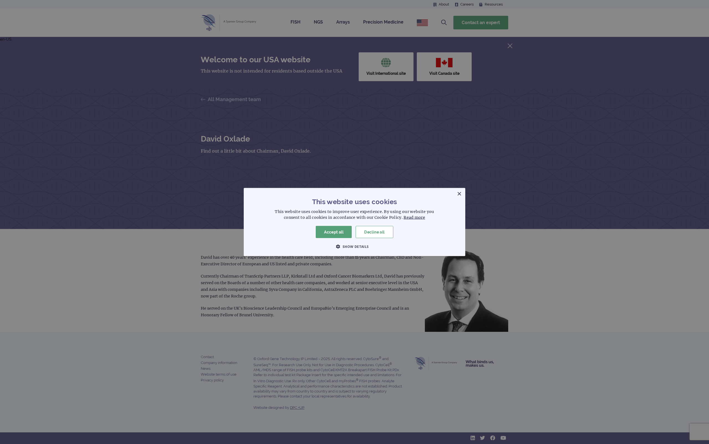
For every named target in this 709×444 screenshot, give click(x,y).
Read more (414, 217)
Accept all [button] (333, 232)
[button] (354, 246)
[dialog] (354, 222)
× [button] (459, 194)
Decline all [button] (374, 232)
